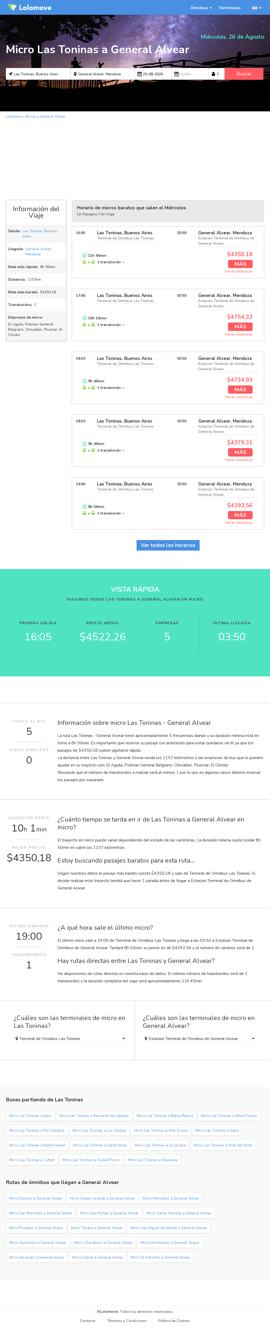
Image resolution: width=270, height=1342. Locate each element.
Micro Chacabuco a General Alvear (103, 1242)
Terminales (230, 8)
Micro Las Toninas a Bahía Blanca (165, 1115)
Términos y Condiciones (127, 1320)
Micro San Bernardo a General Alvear (40, 1213)
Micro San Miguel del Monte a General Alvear (169, 1227)
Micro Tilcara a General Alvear (97, 1227)
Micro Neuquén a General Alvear (36, 1257)
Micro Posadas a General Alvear (36, 1227)
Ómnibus (199, 8)
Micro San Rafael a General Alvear (109, 1213)
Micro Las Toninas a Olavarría (152, 1159)
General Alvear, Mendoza (39, 251)
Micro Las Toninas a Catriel (32, 1159)
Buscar (244, 73)
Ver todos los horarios (168, 545)
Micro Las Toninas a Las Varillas (99, 1130)
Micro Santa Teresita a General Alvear (179, 1213)
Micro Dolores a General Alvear (35, 1198)
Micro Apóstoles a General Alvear (37, 1242)
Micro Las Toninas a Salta (217, 1130)
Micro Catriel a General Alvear (97, 1257)
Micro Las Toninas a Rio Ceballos (37, 1130)
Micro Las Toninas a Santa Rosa (100, 1145)
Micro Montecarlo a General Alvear (170, 1242)
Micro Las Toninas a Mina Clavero (229, 1115)
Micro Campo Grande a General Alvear (102, 1198)
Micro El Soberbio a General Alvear (160, 1257)
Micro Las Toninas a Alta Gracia (160, 1130)
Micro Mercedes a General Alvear (171, 1198)
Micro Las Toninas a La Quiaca (160, 1145)
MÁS (240, 264)
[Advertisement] (135, 159)
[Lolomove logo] (29, 7)
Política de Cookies (174, 1320)
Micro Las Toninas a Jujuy (30, 1115)
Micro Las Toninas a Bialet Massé (37, 1145)
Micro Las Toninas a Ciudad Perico (91, 1159)
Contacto (87, 1320)
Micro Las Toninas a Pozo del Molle (223, 1145)
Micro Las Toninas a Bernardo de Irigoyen (94, 1115)
